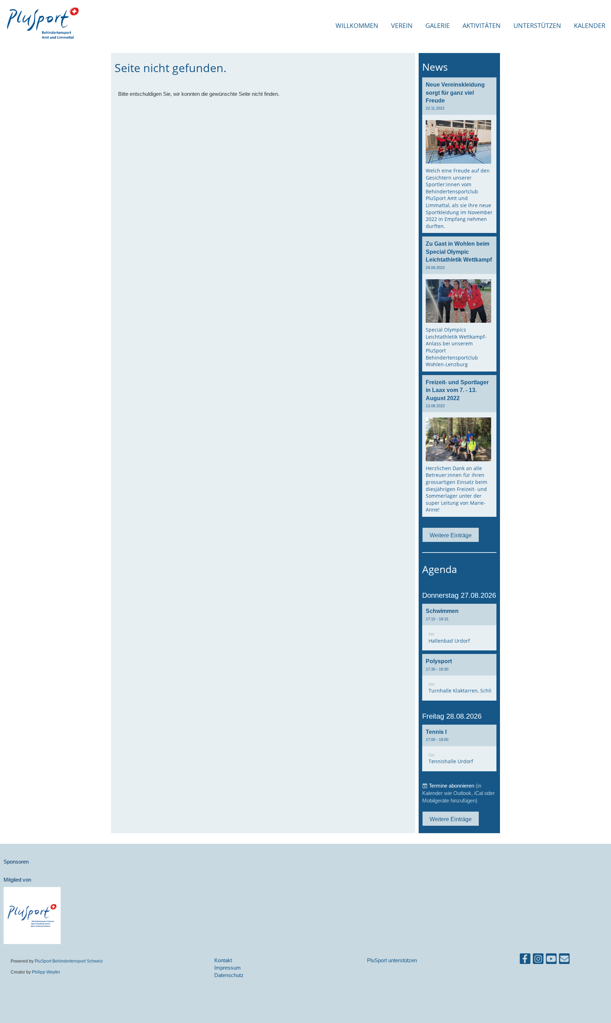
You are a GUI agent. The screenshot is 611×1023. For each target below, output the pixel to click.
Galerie (437, 25)
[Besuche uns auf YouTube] (551, 960)
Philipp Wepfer (46, 972)
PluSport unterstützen (392, 960)
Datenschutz (229, 975)
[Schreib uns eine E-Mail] (564, 960)
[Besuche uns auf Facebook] (525, 960)
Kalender (589, 25)
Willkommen (357, 25)
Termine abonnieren (451, 786)
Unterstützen (537, 25)
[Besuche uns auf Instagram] (538, 960)
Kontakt (223, 960)
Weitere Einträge (451, 535)
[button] (459, 627)
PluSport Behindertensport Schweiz (69, 961)
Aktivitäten (481, 25)
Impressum (227, 968)
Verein (402, 25)
